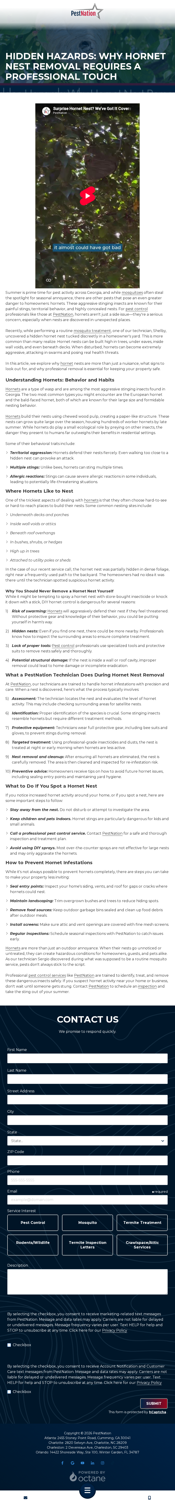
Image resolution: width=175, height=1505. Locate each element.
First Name (17, 1050)
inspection (147, 986)
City (10, 1111)
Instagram (102, 1463)
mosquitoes (132, 292)
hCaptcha (157, 1412)
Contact (26, 1498)
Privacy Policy (114, 1330)
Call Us (149, 1498)
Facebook (62, 1463)
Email (12, 1191)
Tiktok (112, 1463)
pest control (137, 309)
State (12, 1132)
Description (17, 1265)
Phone (13, 1171)
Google (72, 1463)
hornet (66, 363)
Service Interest (21, 1211)
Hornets (12, 389)
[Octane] (87, 1476)
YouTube (82, 1463)
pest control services (47, 975)
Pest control (63, 646)
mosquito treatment (92, 331)
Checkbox (22, 1345)
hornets (91, 500)
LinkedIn (92, 1463)
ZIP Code (15, 1152)
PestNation (63, 314)
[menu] (87, 1490)
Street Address (20, 1091)
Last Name (16, 1070)
